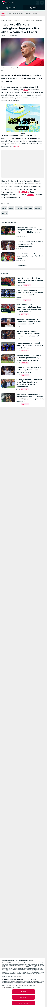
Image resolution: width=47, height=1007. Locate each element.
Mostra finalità (23, 1003)
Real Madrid (24, 192)
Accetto (23, 991)
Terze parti (19, 976)
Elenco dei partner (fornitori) (11, 987)
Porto (16, 146)
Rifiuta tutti (24, 997)
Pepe (26, 90)
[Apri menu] (42, 3)
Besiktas (30, 195)
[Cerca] (37, 3)
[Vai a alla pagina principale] (11, 2)
